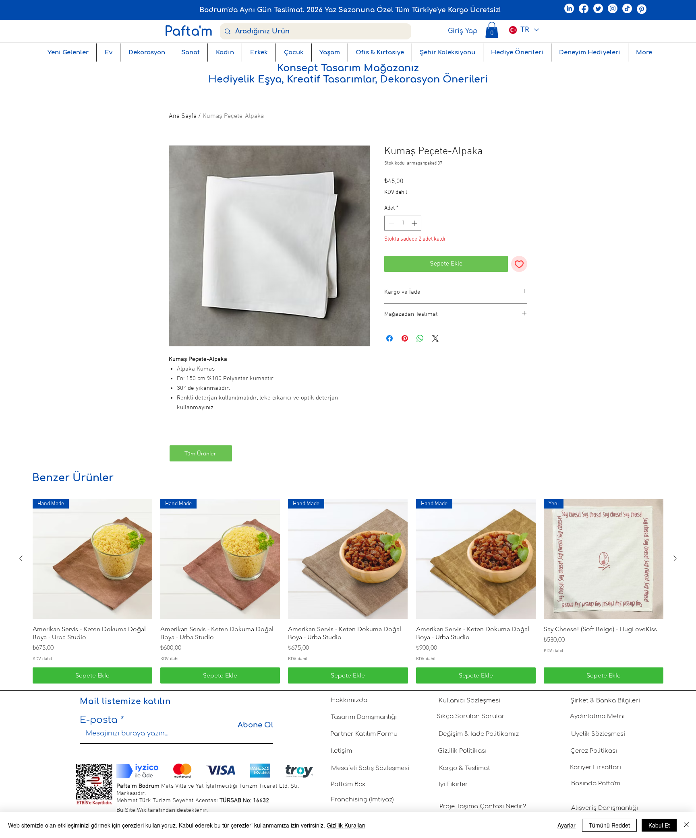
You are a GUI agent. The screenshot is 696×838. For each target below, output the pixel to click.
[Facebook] (583, 8)
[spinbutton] (403, 223)
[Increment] (415, 223)
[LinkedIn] (569, 8)
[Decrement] (390, 223)
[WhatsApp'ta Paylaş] (420, 338)
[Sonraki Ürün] (675, 558)
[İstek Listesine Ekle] (519, 264)
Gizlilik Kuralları (346, 825)
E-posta (99, 720)
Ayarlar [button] (566, 825)
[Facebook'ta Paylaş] (389, 338)
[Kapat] (686, 825)
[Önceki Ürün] (21, 558)
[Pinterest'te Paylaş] (405, 338)
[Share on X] (435, 338)
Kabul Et (659, 825)
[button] (492, 30)
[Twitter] (598, 8)
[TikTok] (627, 8)
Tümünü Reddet (609, 825)
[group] (348, 591)
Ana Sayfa (183, 116)
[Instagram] (612, 8)
